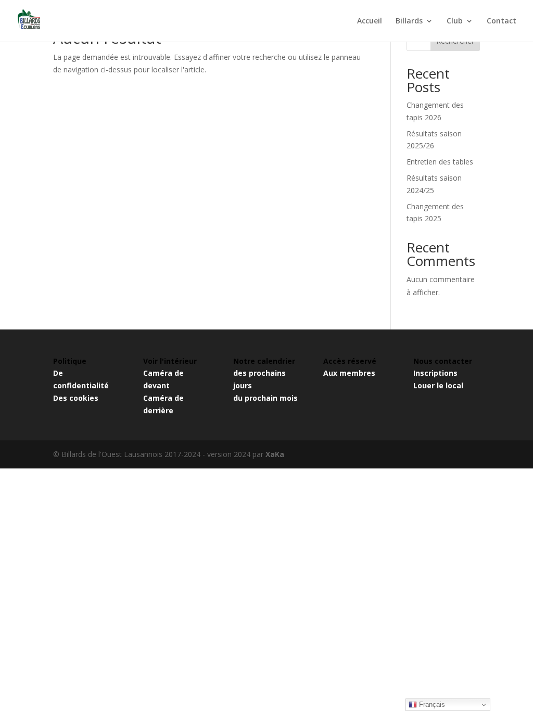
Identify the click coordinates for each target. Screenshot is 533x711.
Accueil (369, 21)
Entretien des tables (440, 162)
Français (431, 704)
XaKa (274, 454)
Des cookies (75, 398)
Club (455, 21)
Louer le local (438, 385)
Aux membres (349, 373)
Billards (409, 21)
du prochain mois (265, 398)
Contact (501, 21)
